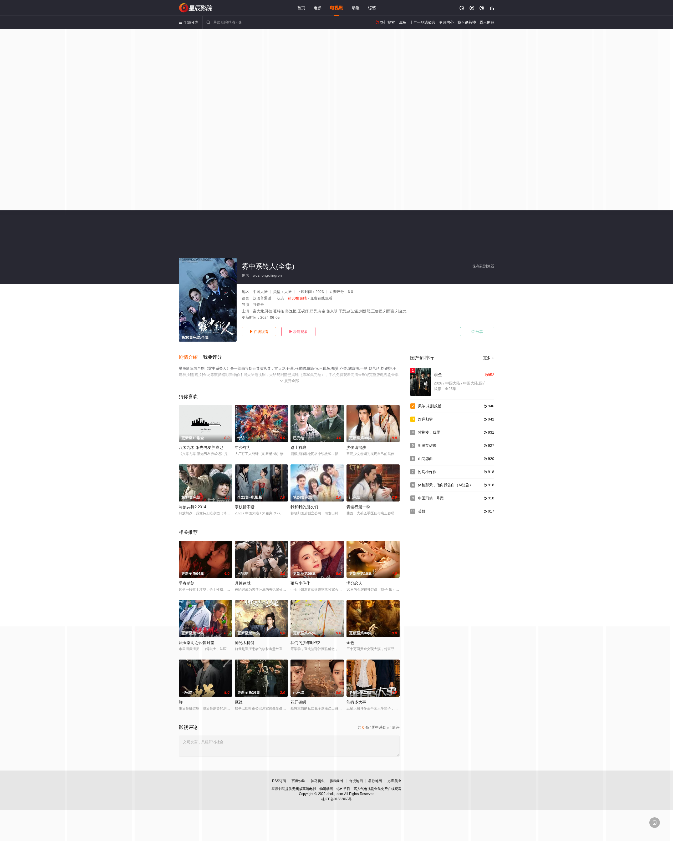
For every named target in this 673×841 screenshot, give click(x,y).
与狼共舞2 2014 (192, 507)
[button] (191, 357)
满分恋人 (354, 583)
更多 (488, 358)
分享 (477, 332)
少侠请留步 (356, 447)
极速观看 (298, 332)
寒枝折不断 (244, 507)
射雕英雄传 (427, 445)
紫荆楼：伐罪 (429, 432)
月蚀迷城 (243, 583)
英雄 (421, 511)
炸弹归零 (425, 419)
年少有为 (243, 447)
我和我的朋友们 (304, 507)
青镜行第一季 (358, 507)
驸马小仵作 (300, 583)
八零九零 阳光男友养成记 (201, 447)
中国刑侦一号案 (431, 498)
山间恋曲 (425, 459)
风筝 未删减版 (429, 406)
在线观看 (258, 332)
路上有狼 (298, 447)
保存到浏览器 (483, 266)
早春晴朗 (187, 583)
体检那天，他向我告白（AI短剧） (445, 485)
